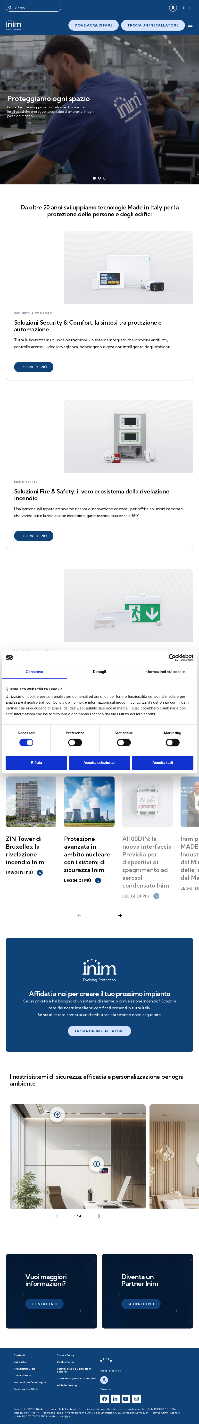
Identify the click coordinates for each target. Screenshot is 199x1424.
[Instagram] (136, 1399)
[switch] (75, 742)
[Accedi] (173, 8)
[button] (33, 367)
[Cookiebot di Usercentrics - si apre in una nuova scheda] (172, 657)
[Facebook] (104, 1399)
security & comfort (33, 313)
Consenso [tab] (34, 672)
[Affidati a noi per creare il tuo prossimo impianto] (99, 970)
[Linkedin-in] (115, 1399)
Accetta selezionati (99, 762)
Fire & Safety (26, 482)
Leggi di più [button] (24, 872)
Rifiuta (36, 762)
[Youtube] (126, 1399)
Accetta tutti (162, 762)
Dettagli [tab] (99, 672)
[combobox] (33, 8)
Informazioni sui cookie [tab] (164, 672)
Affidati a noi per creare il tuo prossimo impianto (99, 993)
